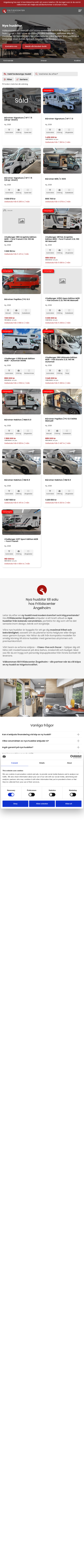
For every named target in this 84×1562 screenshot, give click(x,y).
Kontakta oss (11, 46)
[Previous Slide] (4, 100)
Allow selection (42, 804)
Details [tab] (42, 763)
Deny (15, 804)
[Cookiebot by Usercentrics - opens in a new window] (71, 756)
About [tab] (69, 763)
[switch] (32, 794)
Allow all (68, 804)
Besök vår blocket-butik (36, 46)
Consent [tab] (14, 763)
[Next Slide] (39, 100)
